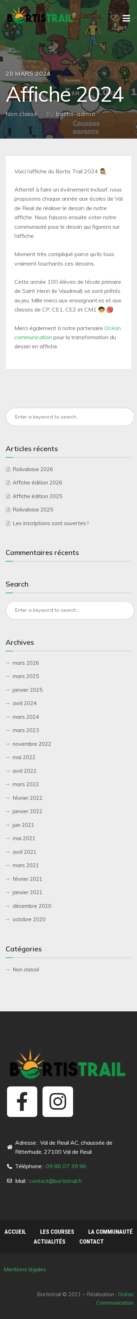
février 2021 (28, 879)
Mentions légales (25, 1269)
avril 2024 (25, 703)
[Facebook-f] (22, 1101)
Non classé (22, 114)
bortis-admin (75, 114)
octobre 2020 (29, 919)
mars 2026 (26, 663)
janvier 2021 (28, 892)
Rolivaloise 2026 (33, 469)
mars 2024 (26, 717)
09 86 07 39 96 (66, 1166)
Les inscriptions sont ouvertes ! (51, 523)
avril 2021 (25, 852)
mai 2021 (24, 838)
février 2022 (28, 798)
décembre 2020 (32, 906)
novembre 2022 (32, 744)
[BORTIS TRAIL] (41, 15)
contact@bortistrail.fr (55, 1180)
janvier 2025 (28, 690)
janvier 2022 (28, 811)
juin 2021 (23, 825)
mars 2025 (26, 676)
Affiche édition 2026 (37, 482)
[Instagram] (58, 1101)
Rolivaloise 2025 (33, 509)
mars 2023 (26, 730)
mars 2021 (26, 865)
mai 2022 (24, 757)
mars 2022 (26, 784)
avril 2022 (25, 771)
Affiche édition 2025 (37, 496)
